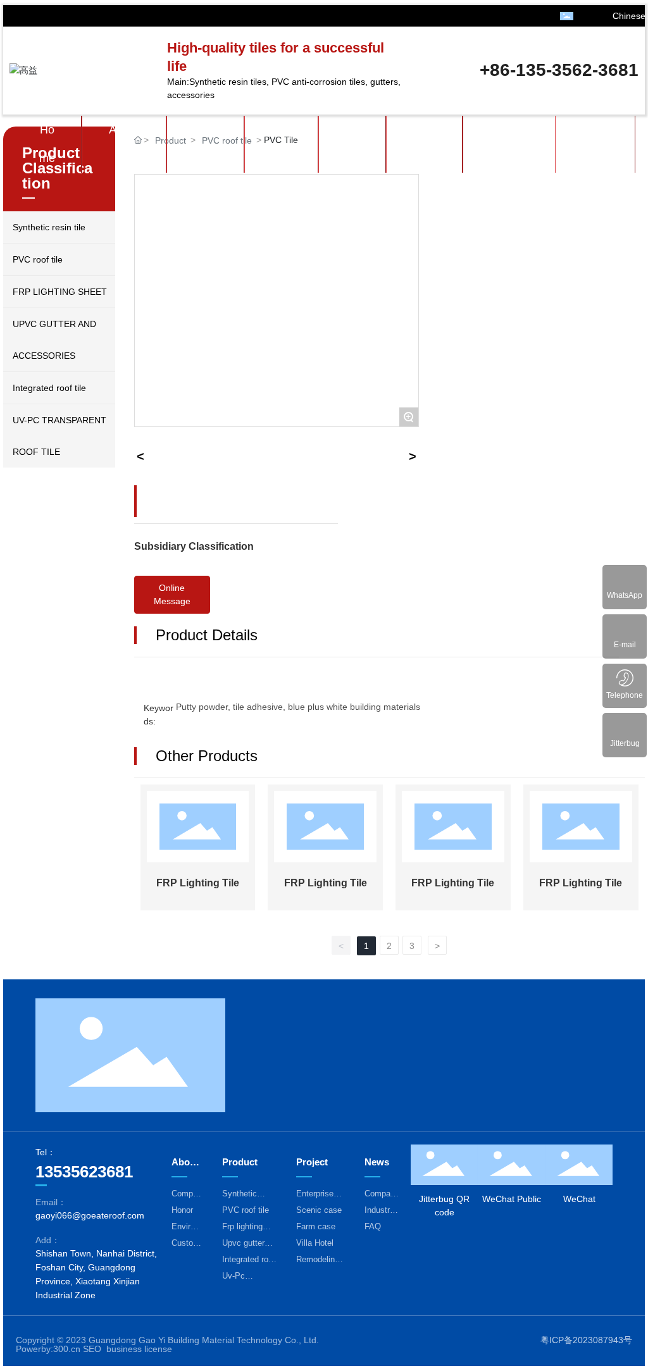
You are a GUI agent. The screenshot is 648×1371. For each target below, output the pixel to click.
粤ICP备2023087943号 (586, 1340)
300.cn (66, 1349)
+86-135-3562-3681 (559, 70)
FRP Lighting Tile (197, 883)
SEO (92, 1349)
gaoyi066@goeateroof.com (89, 1215)
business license (139, 1349)
